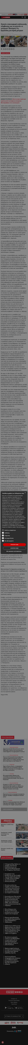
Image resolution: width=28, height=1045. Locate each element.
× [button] (25, 492)
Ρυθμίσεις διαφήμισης (9, 524)
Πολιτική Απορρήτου (21, 527)
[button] (14, 551)
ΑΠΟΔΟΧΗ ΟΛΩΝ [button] (14, 544)
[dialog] (14, 522)
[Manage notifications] (3, 1042)
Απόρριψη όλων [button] (14, 548)
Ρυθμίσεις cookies (12, 527)
